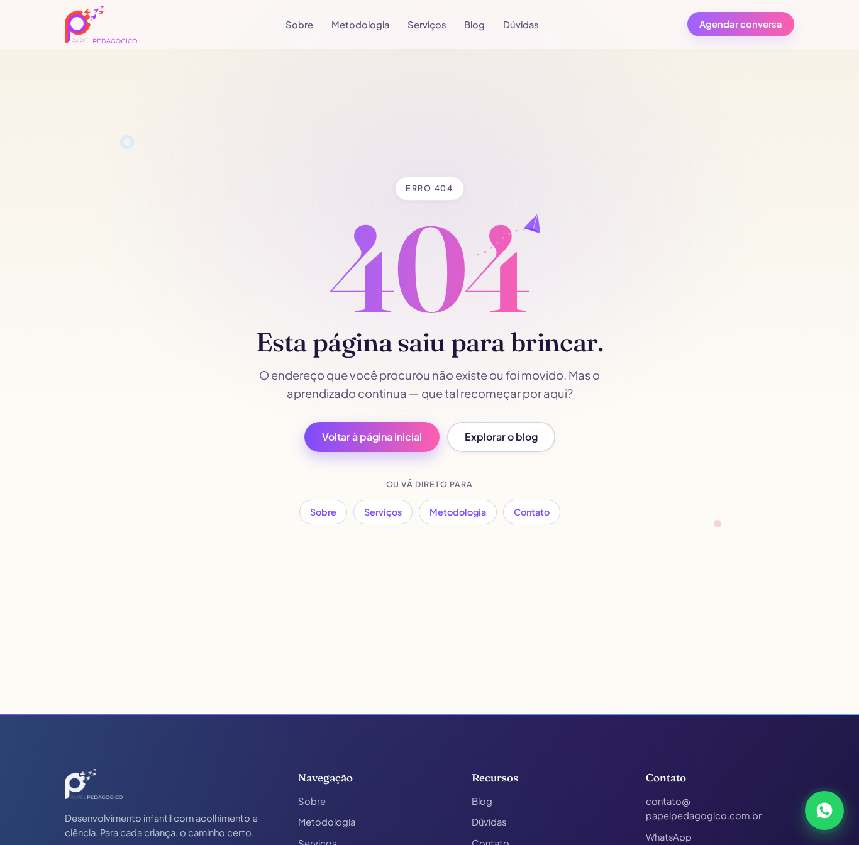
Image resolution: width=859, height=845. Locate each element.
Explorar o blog (501, 436)
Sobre (299, 24)
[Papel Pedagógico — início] (94, 784)
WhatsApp (669, 836)
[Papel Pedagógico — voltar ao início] (101, 24)
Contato (532, 511)
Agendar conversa (740, 24)
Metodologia (360, 24)
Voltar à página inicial (372, 436)
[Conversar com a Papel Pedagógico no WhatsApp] (824, 810)
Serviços (426, 24)
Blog (474, 24)
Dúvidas (521, 24)
